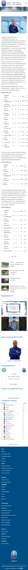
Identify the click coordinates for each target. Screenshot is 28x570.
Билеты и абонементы (6, 505)
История (3, 461)
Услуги (2, 494)
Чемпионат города (5, 520)
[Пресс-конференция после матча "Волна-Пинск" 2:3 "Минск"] (14, 308)
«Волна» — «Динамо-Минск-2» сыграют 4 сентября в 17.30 (17, 263)
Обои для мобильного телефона (8, 515)
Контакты (3, 498)
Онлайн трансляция (5, 536)
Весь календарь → (14, 384)
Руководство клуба (5, 453)
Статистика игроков (5, 470)
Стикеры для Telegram (6, 510)
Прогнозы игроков (5, 473)
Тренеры (3, 489)
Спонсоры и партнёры (6, 456)
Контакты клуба (4, 543)
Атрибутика (4, 508)
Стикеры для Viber (5, 512)
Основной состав (5, 479)
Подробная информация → (14, 398)
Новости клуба (4, 531)
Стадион (3, 458)
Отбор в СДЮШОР (5, 491)
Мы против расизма (5, 522)
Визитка (3, 451)
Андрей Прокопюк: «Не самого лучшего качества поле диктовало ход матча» (18, 288)
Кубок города (4, 517)
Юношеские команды (6, 482)
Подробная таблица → (14, 444)
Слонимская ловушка (15, 278)
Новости (3, 496)
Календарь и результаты (7, 468)
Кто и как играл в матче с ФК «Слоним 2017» (17, 271)
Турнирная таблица (5, 465)
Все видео (3, 538)
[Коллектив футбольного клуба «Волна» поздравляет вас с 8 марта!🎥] (14, 324)
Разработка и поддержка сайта (12, 568)
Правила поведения (5, 524)
